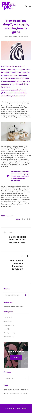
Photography (9, 325)
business (16, 390)
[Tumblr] (30, 219)
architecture (8, 390)
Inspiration (8, 317)
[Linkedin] (27, 219)
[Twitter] (25, 219)
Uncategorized (23, 36)
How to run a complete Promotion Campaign (16, 262)
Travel (7, 329)
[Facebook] (22, 219)
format (6, 393)
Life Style (8, 321)
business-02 (9, 216)
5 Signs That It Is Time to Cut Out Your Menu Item (17, 237)
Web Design (8, 337)
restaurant (23, 393)
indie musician (14, 393)
